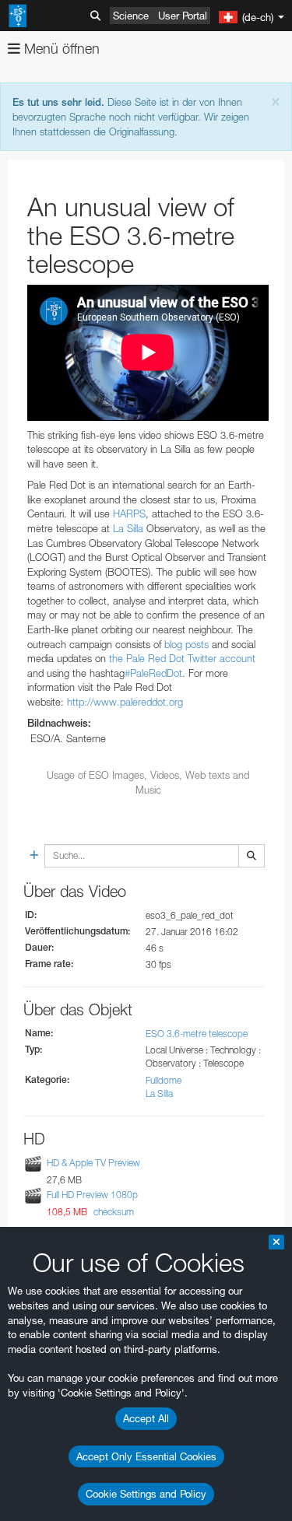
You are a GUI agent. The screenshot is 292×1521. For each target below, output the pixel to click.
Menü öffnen (60, 48)
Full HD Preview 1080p (92, 1194)
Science (131, 15)
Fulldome (163, 1080)
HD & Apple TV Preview (93, 1163)
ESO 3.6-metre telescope (197, 1033)
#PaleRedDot (153, 673)
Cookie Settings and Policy (146, 1494)
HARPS (129, 513)
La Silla (128, 528)
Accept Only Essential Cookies (146, 1456)
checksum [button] (112, 1212)
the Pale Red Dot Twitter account (182, 658)
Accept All (146, 1418)
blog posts (186, 644)
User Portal (182, 15)
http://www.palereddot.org (125, 702)
